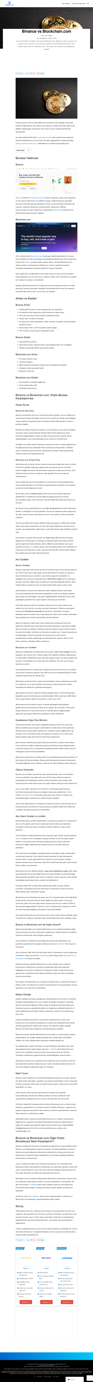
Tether (69, 792)
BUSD (24, 795)
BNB (66, 821)
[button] (88, 3)
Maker (18, 838)
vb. (32, 547)
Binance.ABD (58, 210)
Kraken (46, 1268)
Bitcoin (28, 262)
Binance (19, 198)
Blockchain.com (36, 256)
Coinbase (34, 1196)
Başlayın (25, 1302)
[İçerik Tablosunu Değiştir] (28, 150)
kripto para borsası (37, 198)
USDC (31, 795)
